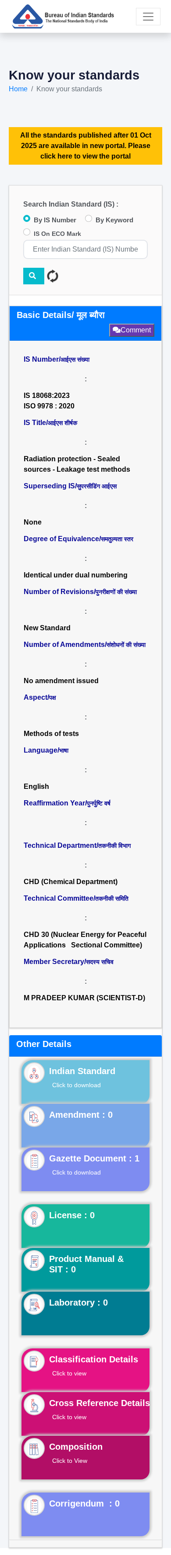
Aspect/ (40, 697)
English (36, 786)
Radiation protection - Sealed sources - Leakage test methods (77, 464)
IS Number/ (56, 359)
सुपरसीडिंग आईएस (97, 486)
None (33, 522)
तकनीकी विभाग (114, 845)
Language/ (46, 750)
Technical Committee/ (76, 898)
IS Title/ (50, 422)
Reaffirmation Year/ (67, 803)
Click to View (69, 1460)
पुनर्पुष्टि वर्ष (98, 803)
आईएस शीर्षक (62, 422)
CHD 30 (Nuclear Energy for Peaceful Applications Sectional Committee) (85, 940)
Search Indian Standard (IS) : (70, 204)
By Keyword (114, 220)
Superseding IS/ (70, 486)
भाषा (63, 750)
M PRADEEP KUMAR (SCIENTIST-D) (84, 998)
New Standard (47, 628)
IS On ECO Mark (57, 233)
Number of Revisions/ (80, 591)
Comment (136, 330)
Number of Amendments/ (85, 644)
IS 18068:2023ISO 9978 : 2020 (49, 401)
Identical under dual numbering (76, 575)
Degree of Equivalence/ (78, 539)
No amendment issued (61, 680)
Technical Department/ (77, 845)
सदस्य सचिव (100, 961)
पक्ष (52, 697)
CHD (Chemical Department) (71, 881)
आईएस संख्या (75, 359)
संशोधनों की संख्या (126, 644)
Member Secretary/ (69, 961)
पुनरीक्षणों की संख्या (116, 591)
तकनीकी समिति (111, 898)
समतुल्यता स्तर (117, 539)
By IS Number (55, 220)
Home (18, 89)
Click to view (69, 1373)
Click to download (76, 1085)
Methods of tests (51, 733)
